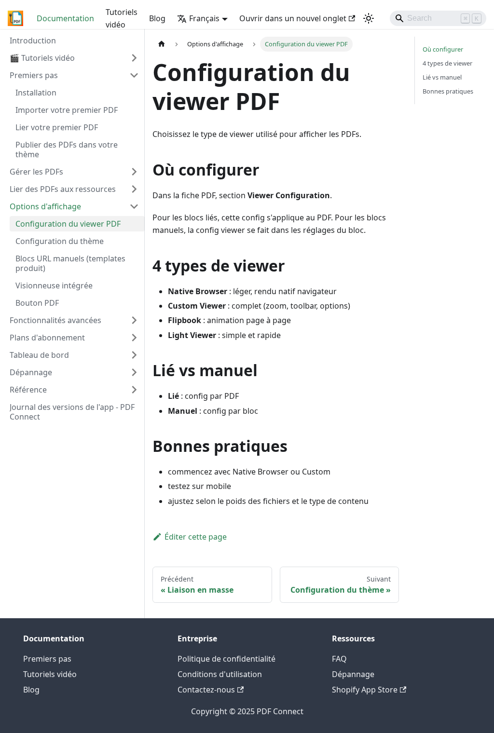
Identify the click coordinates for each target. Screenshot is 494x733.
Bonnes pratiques (448, 91)
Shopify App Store (365, 689)
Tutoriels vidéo (121, 18)
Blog (157, 18)
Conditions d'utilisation (220, 674)
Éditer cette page (196, 536)
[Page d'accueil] (161, 44)
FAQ (339, 658)
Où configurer (443, 49)
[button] (74, 58)
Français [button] (204, 18)
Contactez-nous (206, 689)
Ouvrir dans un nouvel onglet (292, 18)
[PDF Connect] (15, 18)
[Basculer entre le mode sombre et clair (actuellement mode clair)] (368, 18)
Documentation (65, 18)
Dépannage (353, 674)
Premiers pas (47, 658)
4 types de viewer (447, 63)
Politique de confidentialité (226, 658)
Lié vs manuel (442, 77)
